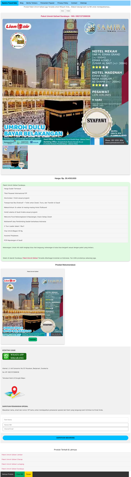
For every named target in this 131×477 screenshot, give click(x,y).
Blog (21, 3)
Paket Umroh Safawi (30, 258)
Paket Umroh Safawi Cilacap (12, 459)
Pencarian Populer (47, 3)
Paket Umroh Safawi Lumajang (13, 464)
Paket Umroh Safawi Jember (12, 455)
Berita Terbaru (31, 3)
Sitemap (83, 3)
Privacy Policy (63, 3)
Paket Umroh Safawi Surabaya (13, 469)
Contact (74, 3)
